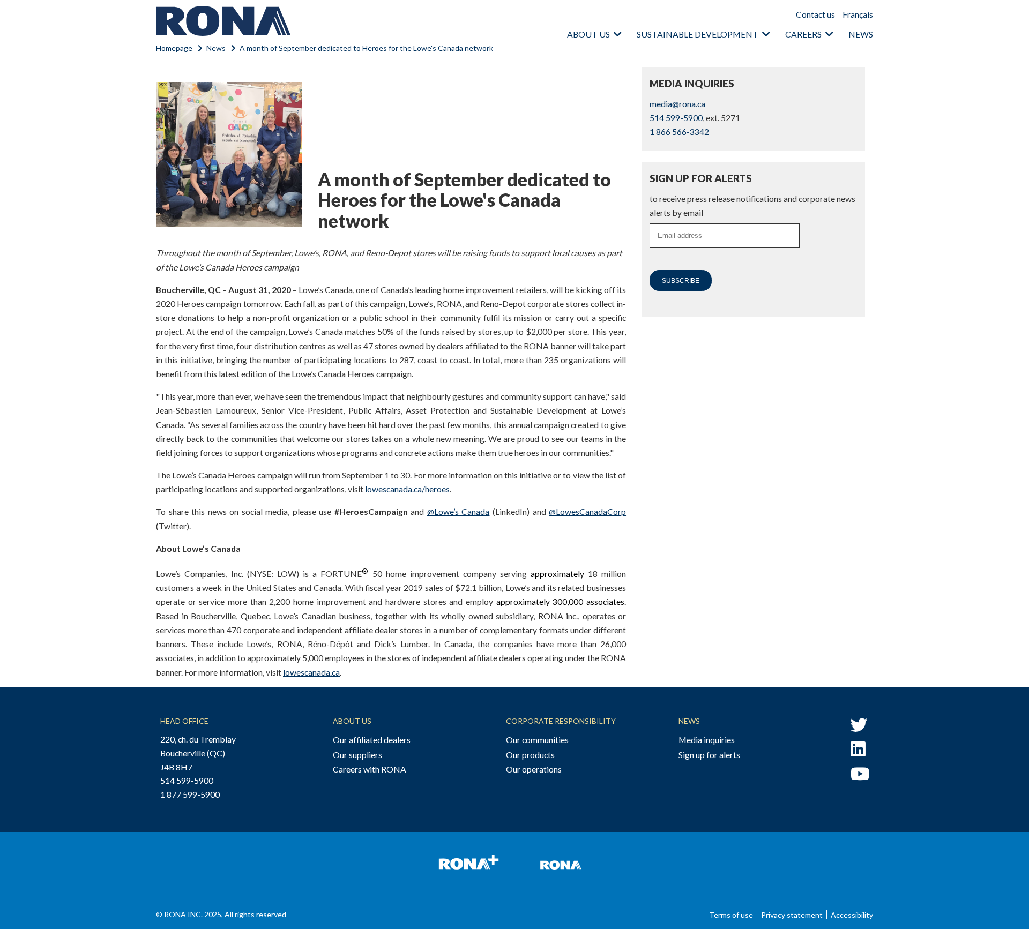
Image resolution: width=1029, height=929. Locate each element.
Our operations (534, 769)
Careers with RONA (369, 769)
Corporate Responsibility (561, 720)
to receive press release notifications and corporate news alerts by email (752, 205)
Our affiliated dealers (372, 740)
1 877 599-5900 (190, 794)
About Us (352, 720)
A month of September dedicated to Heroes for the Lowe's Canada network (366, 48)
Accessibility (852, 914)
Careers (803, 34)
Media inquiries (706, 740)
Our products (530, 755)
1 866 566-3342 (679, 131)
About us (588, 34)
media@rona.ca (677, 104)
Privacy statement (792, 914)
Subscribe (680, 280)
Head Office (184, 720)
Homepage (174, 48)
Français (857, 14)
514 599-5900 (676, 118)
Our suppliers (357, 755)
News (860, 34)
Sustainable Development (697, 34)
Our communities (537, 740)
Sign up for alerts (709, 755)
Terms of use (731, 914)
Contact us (815, 14)
